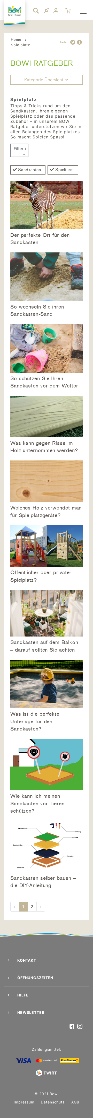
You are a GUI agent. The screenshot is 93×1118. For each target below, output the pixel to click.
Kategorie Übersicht (44, 79)
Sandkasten (29, 169)
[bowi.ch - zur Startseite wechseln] (15, 10)
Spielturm (64, 169)
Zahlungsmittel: (46, 1049)
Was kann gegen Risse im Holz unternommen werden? (44, 447)
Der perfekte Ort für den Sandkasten (40, 239)
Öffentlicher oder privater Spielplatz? (41, 576)
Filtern (20, 148)
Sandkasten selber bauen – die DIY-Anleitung (43, 882)
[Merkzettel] (46, 11)
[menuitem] (83, 11)
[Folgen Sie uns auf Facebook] (72, 1027)
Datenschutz (53, 1102)
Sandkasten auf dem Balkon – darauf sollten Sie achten (44, 646)
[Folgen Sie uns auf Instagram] (80, 1027)
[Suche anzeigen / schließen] (35, 10)
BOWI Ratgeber (41, 63)
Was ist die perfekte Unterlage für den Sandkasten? (34, 721)
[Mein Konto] (56, 11)
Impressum (24, 1102)
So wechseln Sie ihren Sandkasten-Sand (37, 310)
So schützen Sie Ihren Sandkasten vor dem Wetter (44, 382)
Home (16, 39)
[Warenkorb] (68, 11)
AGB (75, 1102)
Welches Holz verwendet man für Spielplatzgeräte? (46, 511)
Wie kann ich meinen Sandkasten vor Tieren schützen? (37, 803)
